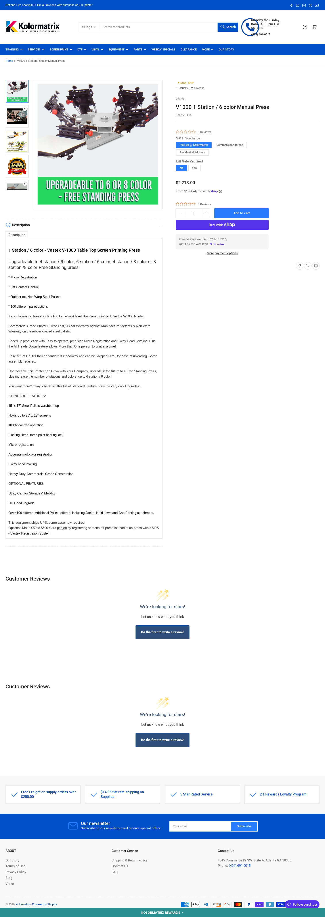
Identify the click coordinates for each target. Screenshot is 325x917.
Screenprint (59, 49)
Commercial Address (229, 145)
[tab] (17, 235)
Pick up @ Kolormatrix (194, 145)
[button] (162, 912)
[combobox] (169, 27)
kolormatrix (23, 904)
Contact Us (120, 866)
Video (10, 884)
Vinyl (95, 49)
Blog (9, 878)
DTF (79, 49)
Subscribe (244, 826)
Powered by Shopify (44, 904)
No (181, 167)
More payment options (222, 253)
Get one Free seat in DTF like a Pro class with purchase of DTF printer (49, 5)
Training (12, 49)
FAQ (115, 872)
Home (9, 60)
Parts (138, 49)
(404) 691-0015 (239, 866)
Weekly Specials (163, 49)
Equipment (116, 49)
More (206, 49)
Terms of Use (15, 866)
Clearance (189, 49)
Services (34, 49)
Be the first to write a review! (162, 632)
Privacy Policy (16, 872)
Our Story (226, 49)
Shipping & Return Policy (129, 860)
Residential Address (192, 152)
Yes (194, 167)
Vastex (180, 99)
